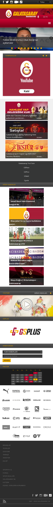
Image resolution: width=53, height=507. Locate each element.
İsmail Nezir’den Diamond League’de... (22, 203)
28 (31, 381)
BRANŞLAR (7, 445)
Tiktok (21, 2)
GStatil (26, 176)
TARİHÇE (6, 454)
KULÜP (5, 461)
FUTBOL (5, 473)
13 (26, 377)
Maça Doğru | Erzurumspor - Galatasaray (23, 281)
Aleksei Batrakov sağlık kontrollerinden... (20, 262)
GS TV (45, 17)
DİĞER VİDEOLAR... (41, 293)
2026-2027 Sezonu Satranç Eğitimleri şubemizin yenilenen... (21, 116)
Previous (2, 38)
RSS (4, 501)
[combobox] (45, 2)
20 (26, 379)
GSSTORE (6, 451)
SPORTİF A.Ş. (7, 470)
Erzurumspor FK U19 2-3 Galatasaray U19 (21, 242)
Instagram (11, 2)
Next (51, 38)
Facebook (3, 2)
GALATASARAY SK (9, 479)
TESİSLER (6, 448)
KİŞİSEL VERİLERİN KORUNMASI (14, 485)
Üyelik (26, 180)
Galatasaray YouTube (27, 163)
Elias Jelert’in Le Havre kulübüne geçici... (25, 222)
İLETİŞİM (6, 482)
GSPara (26, 167)
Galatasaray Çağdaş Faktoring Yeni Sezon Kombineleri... (21, 135)
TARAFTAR (6, 458)
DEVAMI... (40, 118)
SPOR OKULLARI (9, 476)
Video (16, 2)
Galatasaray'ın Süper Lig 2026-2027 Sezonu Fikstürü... (21, 155)
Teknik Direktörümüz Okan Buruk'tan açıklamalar (20, 41)
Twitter (7, 2)
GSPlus (26, 172)
